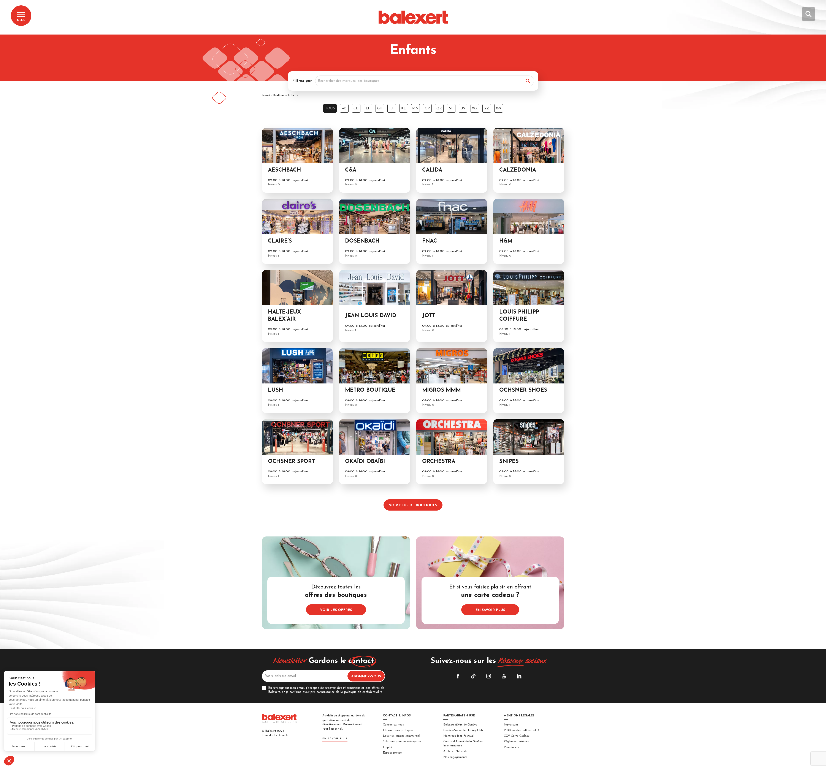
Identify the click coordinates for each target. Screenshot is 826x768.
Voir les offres (336, 610)
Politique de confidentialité (521, 730)
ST (451, 108)
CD (356, 108)
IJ (391, 108)
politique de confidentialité (363, 692)
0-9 (498, 108)
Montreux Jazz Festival (458, 736)
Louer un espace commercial (401, 736)
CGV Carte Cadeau (517, 736)
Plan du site (511, 747)
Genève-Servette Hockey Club (463, 730)
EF (368, 108)
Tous (330, 108)
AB (344, 108)
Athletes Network (455, 751)
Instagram (488, 676)
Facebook (458, 676)
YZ (486, 108)
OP (427, 108)
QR (439, 108)
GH (379, 108)
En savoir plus (490, 610)
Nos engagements (455, 757)
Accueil (266, 95)
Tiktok (473, 676)
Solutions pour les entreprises (402, 741)
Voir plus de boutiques (413, 505)
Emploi (387, 747)
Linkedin (519, 676)
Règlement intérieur (517, 741)
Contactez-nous (393, 724)
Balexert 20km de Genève (460, 724)
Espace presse (392, 752)
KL (403, 108)
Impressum (511, 724)
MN (415, 108)
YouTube (503, 676)
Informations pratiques (398, 730)
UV (463, 108)
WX (475, 108)
